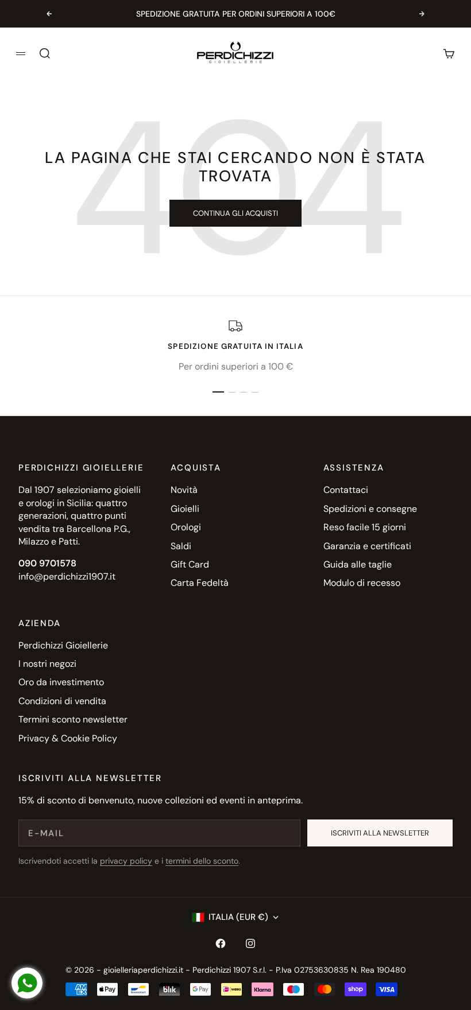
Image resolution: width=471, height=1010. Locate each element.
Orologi (186, 527)
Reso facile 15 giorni (364, 527)
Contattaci (345, 490)
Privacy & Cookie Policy (67, 738)
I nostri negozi (47, 664)
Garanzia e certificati (367, 546)
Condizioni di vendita (62, 701)
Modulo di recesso (361, 583)
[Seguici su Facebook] (220, 943)
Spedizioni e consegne (370, 509)
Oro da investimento (61, 682)
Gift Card (190, 564)
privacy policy (126, 861)
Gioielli (185, 509)
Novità (184, 490)
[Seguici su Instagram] (250, 943)
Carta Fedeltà (200, 583)
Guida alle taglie (357, 564)
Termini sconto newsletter (73, 719)
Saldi (181, 546)
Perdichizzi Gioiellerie (63, 645)
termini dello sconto (201, 861)
